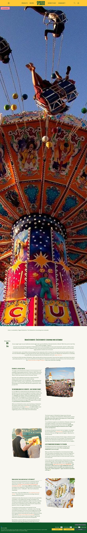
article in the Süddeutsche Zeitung (26, 514)
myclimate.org (59, 431)
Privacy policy (47, 524)
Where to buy (52, 3)
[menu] (78, 3)
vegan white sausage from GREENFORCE (62, 464)
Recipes (32, 3)
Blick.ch (27, 407)
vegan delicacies (58, 355)
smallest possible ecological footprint (36, 360)
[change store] (9, 3)
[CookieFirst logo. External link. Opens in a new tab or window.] (1, 526)
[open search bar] (74, 3)
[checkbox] (53, 527)
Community (61, 3)
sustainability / (14, 330)
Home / (9, 330)
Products (25, 3)
